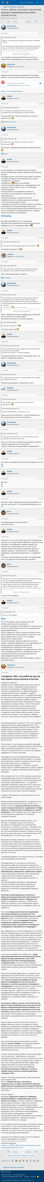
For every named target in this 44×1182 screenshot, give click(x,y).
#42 (42, 72)
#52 (42, 429)
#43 (42, 103)
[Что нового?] (37, 2)
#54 (42, 479)
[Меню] (2, 2)
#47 (42, 262)
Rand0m (10, 388)
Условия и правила (19, 1175)
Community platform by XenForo (17, 1180)
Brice (9, 511)
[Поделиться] (38, 33)
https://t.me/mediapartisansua (12, 91)
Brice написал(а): (7, 612)
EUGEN (9, 96)
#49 (42, 341)
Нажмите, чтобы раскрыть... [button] (22, 54)
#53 (42, 459)
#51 (42, 395)
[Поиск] (42, 2)
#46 (42, 238)
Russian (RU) (7, 1172)
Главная (33, 1176)
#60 (42, 672)
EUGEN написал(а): (8, 37)
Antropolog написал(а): (9, 107)
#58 (42, 571)
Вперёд (28, 21)
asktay (4, 18)
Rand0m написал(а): (8, 433)
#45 (42, 167)
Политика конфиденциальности (11, 1176)
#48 (42, 291)
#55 (42, 499)
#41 (42, 33)
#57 (42, 537)
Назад (15, 21)
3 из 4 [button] (21, 21)
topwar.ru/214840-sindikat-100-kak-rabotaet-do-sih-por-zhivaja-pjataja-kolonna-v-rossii (21, 1146)
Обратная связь (6, 1175)
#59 (42, 608)
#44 (42, 135)
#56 (42, 519)
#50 (42, 370)
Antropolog (11, 26)
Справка (26, 1176)
